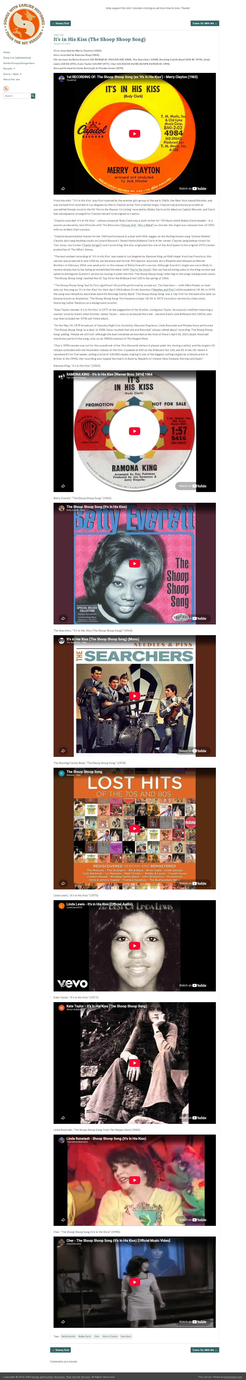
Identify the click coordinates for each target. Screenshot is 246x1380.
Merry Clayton (110, 1336)
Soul (62, 35)
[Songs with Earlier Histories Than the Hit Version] (24, 26)
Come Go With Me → (205, 23)
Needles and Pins (163, 289)
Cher (97, 1336)
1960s (56, 35)
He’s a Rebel (145, 225)
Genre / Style (11, 74)
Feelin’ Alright (92, 245)
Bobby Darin (84, 1336)
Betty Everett (68, 1336)
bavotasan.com (233, 1376)
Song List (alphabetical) (17, 57)
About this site (11, 79)
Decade (7, 68)
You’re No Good (140, 269)
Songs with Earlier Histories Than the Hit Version (61, 1376)
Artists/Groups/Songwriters (19, 63)
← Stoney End (60, 23)
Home (6, 52)
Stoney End (129, 225)
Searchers (126, 1336)
